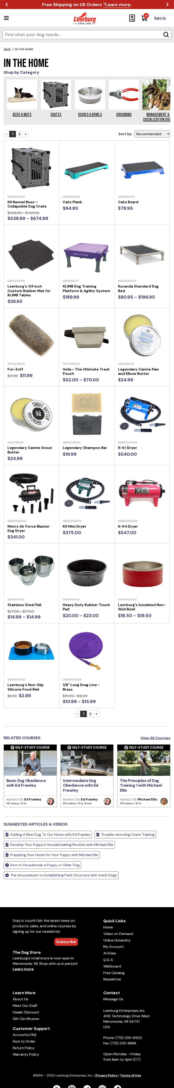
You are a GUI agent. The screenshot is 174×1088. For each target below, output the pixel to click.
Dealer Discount (26, 1012)
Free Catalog (114, 972)
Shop (7, 49)
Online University (117, 940)
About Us (20, 999)
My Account (113, 946)
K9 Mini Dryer (74, 526)
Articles (109, 953)
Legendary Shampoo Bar (85, 447)
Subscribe (66, 941)
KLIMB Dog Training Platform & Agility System (86, 288)
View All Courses (155, 738)
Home (108, 927)
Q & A (108, 959)
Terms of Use (130, 1075)
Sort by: (125, 134)
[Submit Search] (166, 35)
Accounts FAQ (24, 1034)
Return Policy (23, 1048)
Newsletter (112, 979)
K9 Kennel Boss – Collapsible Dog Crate (26, 204)
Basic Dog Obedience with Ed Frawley (26, 783)
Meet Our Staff (25, 1005)
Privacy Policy (106, 1075)
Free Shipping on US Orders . (87, 4)
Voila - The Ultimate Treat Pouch (86, 371)
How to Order (24, 1041)
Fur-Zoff (15, 369)
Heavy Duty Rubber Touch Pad (86, 606)
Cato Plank (72, 202)
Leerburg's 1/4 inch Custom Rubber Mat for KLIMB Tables (29, 290)
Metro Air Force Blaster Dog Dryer (28, 528)
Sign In (160, 18)
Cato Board (128, 202)
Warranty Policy (26, 1054)
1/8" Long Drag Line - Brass (81, 687)
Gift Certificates (26, 1018)
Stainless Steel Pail (24, 604)
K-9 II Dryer (128, 526)
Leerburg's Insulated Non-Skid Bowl (142, 606)
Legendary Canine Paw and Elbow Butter (138, 371)
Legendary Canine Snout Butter (29, 449)
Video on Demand (118, 933)
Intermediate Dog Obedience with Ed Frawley (80, 785)
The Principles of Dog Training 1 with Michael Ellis (141, 785)
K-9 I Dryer (127, 447)
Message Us (113, 999)
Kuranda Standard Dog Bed (138, 288)
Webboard (112, 966)
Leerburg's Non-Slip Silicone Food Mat (25, 687)
